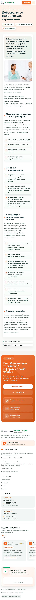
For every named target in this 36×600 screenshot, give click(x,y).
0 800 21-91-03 (19, 392)
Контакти (4, 489)
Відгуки (3, 486)
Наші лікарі (4, 483)
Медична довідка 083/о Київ (9, 472)
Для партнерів (5, 480)
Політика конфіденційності (8, 592)
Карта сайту (19, 592)
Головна (4, 7)
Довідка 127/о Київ (6, 468)
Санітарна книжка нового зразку (11, 461)
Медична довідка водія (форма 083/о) (12, 458)
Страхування (11, 7)
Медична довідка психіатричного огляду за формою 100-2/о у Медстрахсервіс (17, 454)
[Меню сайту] (33, 2)
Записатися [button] (26, 2)
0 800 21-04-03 (10, 503)
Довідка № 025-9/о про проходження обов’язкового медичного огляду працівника (17, 464)
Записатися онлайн (17, 386)
